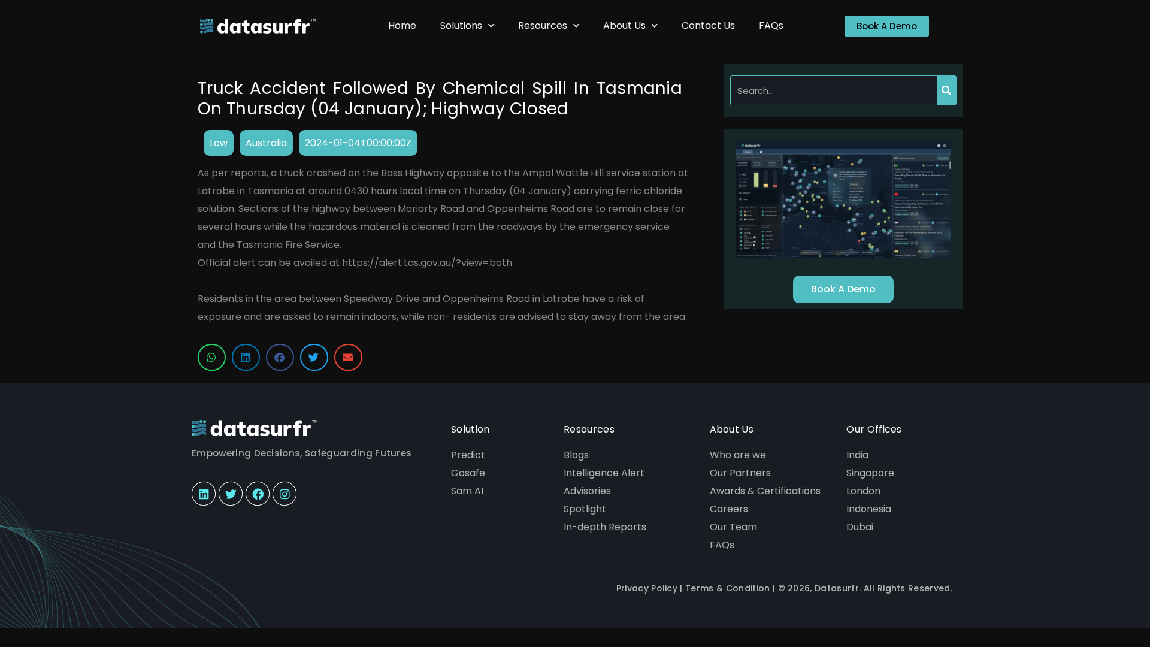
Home (402, 25)
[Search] (946, 90)
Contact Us (708, 25)
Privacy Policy (646, 588)
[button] (212, 357)
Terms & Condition (727, 588)
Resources (542, 25)
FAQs (771, 25)
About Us (624, 25)
